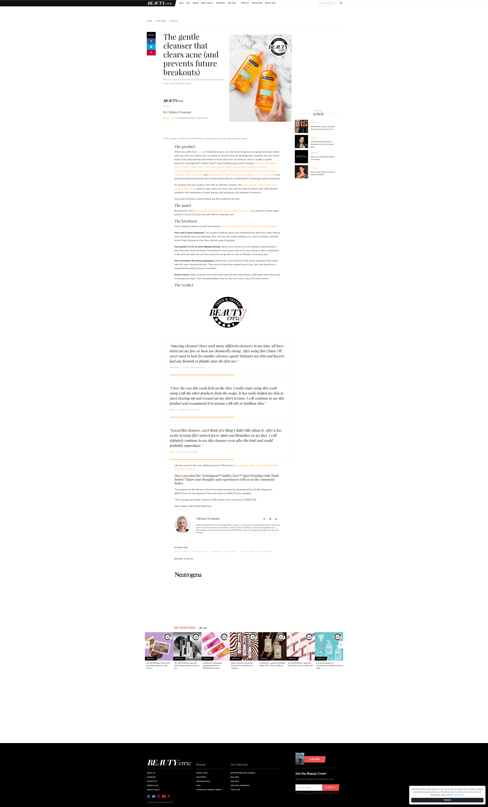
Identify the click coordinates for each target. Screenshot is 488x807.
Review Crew (257, 3)
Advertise (151, 777)
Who (198, 785)
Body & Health (207, 3)
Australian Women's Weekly (209, 790)
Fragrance (220, 3)
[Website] (276, 519)
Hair (188, 3)
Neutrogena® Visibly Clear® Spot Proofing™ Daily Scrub (210, 170)
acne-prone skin (247, 551)
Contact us (152, 781)
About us (151, 773)
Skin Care (231, 3)
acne (200, 151)
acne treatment (264, 551)
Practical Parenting (240, 785)
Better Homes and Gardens (243, 773)
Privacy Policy (334, 793)
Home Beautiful (203, 781)
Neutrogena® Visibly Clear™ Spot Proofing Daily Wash (222, 210)
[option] (159, 650)
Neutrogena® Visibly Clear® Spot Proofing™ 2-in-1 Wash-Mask (241, 174)
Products (245, 3)
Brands (201, 765)
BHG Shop (235, 777)
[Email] (270, 519)
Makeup (196, 3)
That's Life (235, 790)
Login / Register (327, 3)
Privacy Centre (458, 795)
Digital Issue (270, 3)
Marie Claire (202, 773)
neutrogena (216, 551)
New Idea (235, 781)
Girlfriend (201, 777)
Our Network (239, 765)
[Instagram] (264, 519)
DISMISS (447, 800)
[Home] (159, 3)
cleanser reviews (200, 551)
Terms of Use (321, 793)
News (181, 3)
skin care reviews (181, 551)
